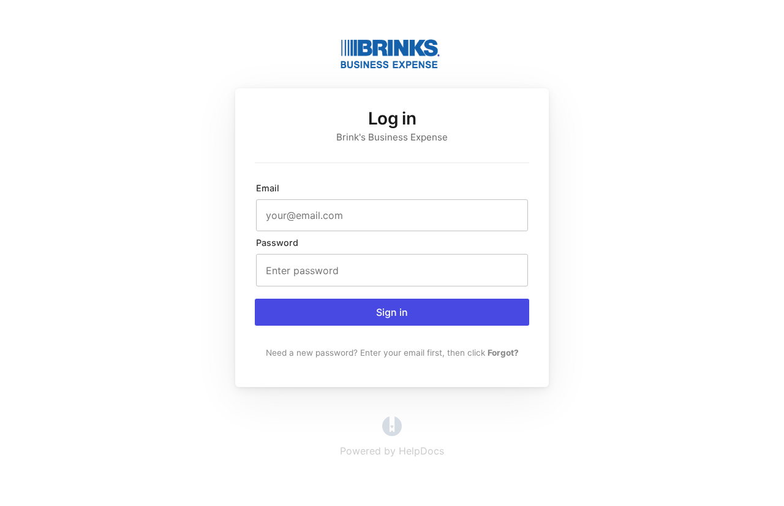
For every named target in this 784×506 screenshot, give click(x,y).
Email (267, 188)
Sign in (392, 312)
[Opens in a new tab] (392, 432)
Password (277, 242)
